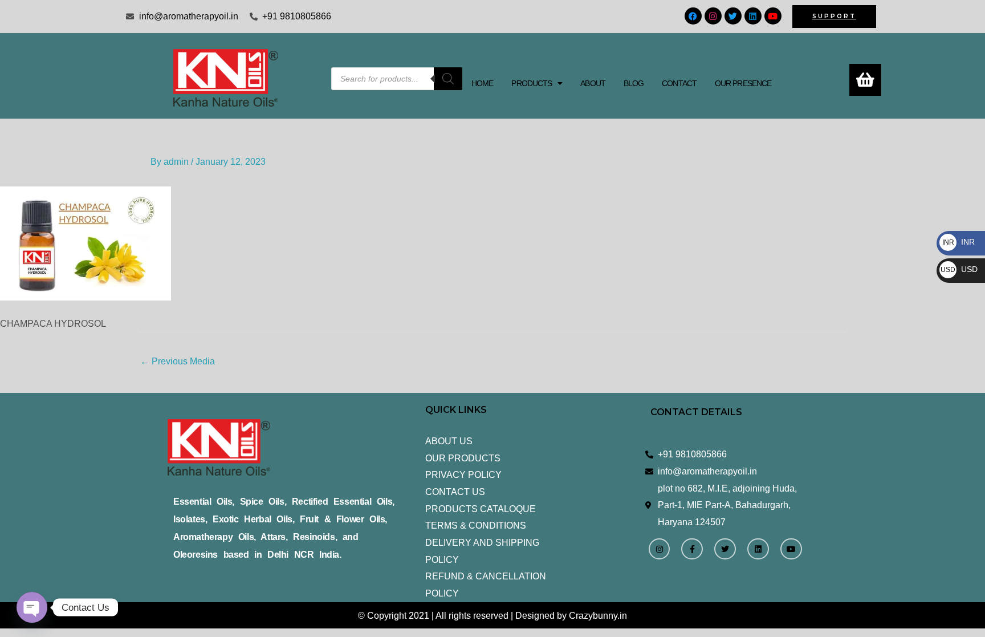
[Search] (448, 78)
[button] (536, 83)
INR (958, 241)
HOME (482, 83)
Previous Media (177, 361)
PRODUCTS (531, 83)
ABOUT (592, 83)
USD (959, 269)
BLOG (634, 83)
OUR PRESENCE (743, 83)
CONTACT (679, 83)
